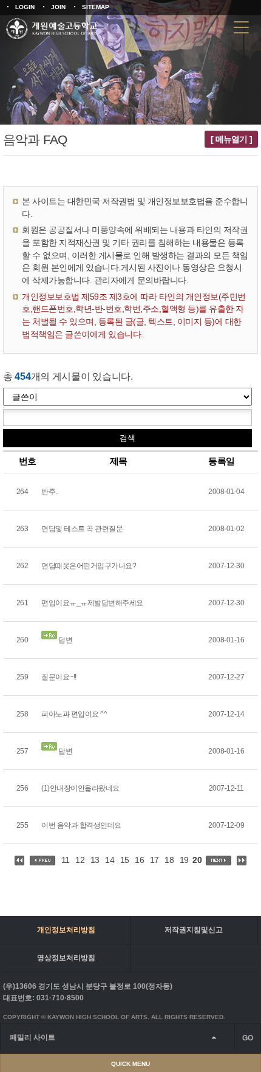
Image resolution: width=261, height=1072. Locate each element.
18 (169, 860)
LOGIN (25, 7)
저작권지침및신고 (193, 929)
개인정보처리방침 (66, 929)
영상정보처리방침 (66, 957)
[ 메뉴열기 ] (231, 139)
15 (124, 860)
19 (184, 860)
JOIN (58, 7)
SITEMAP (95, 7)
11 (65, 860)
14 (109, 860)
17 (154, 860)
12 (79, 860)
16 (139, 860)
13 (95, 860)
